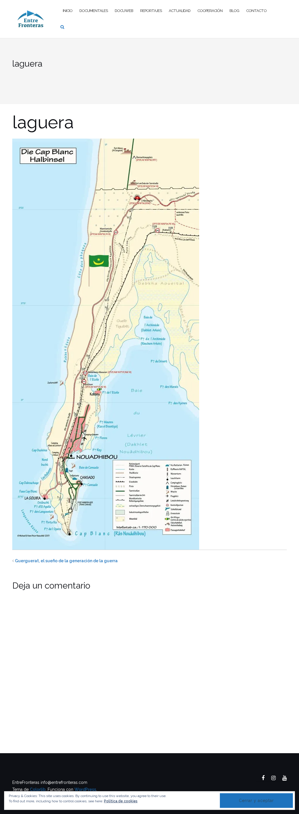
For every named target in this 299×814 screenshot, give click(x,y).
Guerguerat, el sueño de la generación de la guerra (66, 560)
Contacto (256, 10)
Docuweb (124, 10)
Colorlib (38, 789)
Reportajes (151, 10)
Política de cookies (121, 801)
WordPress (85, 789)
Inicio (67, 10)
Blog (234, 10)
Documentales (93, 10)
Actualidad (179, 10)
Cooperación (209, 10)
